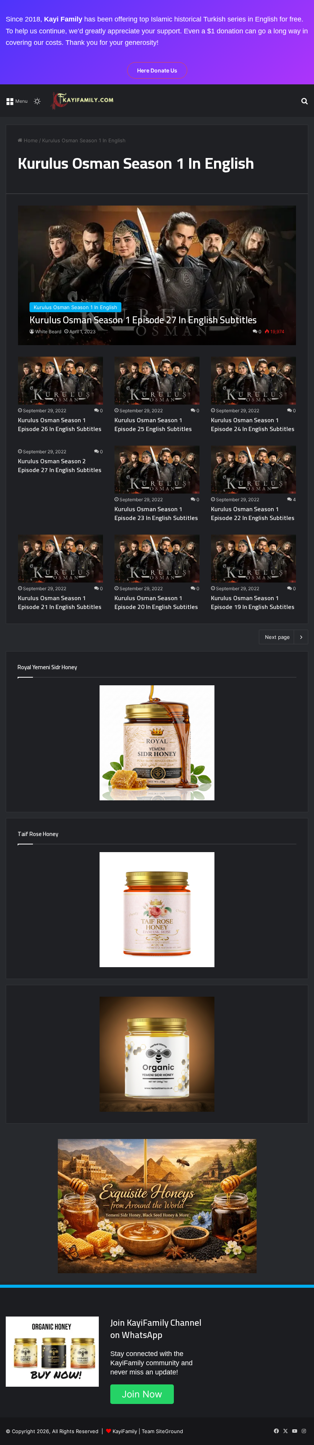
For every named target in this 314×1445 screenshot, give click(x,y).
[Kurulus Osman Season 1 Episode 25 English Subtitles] (157, 381)
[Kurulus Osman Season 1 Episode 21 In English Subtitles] (60, 559)
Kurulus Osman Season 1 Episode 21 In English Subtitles (59, 602)
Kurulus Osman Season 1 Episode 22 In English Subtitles (252, 513)
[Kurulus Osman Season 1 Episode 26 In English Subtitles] (60, 381)
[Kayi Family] (83, 101)
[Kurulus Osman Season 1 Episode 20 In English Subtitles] (157, 559)
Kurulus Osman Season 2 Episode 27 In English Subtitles (59, 465)
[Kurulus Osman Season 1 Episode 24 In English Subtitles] (253, 381)
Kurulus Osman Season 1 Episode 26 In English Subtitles (59, 424)
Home (30, 140)
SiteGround (169, 1431)
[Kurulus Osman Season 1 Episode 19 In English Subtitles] (253, 559)
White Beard (48, 331)
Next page (277, 637)
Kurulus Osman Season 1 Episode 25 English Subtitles (153, 424)
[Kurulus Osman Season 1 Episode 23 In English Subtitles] (157, 470)
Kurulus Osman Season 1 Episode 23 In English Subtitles (156, 513)
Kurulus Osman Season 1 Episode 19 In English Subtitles (252, 602)
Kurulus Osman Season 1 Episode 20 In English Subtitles (156, 602)
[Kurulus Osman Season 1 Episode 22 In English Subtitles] (253, 470)
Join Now (142, 1394)
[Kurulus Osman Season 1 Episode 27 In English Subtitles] (157, 275)
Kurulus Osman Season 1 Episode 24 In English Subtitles (252, 424)
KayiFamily (125, 1431)
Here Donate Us (157, 70)
